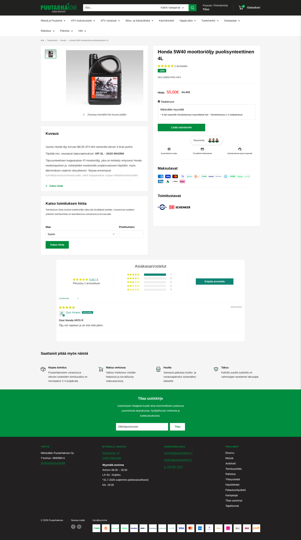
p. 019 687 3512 (173, 466)
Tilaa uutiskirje (233, 500)
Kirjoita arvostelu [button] (215, 281)
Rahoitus (46, 30)
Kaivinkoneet (166, 20)
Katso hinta (57, 244)
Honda (63, 40)
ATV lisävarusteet (81, 20)
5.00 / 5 (93, 279)
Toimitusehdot (233, 468)
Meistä (229, 458)
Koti (42, 40)
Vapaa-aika (186, 20)
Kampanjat (230, 20)
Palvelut (64, 30)
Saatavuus (167, 101)
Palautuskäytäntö (235, 490)
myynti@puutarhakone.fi (178, 453)
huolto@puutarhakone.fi (178, 459)
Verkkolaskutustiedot (53, 463)
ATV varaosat (108, 20)
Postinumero (127, 227)
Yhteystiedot (232, 479)
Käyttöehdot (232, 484)
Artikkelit (230, 463)
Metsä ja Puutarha (51, 20)
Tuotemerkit (208, 20)
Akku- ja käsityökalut (137, 20)
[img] (67, 307)
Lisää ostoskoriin (181, 127)
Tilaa (177, 426)
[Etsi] (192, 7)
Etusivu (229, 452)
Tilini (206, 9)
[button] (166, 66)
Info (80, 30)
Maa (48, 227)
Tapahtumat (232, 505)
